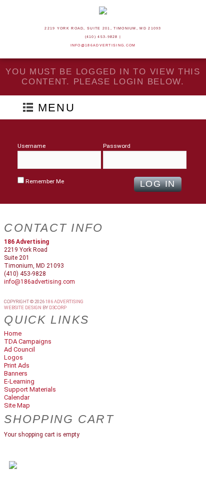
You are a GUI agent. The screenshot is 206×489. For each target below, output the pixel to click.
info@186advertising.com (103, 45)
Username (32, 145)
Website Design (23, 307)
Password (116, 145)
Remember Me (44, 181)
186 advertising (65, 301)
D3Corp (57, 307)
